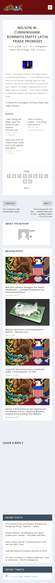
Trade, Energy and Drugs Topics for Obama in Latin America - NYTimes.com (13, 124)
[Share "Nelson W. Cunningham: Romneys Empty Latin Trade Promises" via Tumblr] (25, 176)
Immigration (41, 46)
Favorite (34, 576)
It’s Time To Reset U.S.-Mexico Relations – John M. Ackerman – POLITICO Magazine (27, 558)
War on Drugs (23, 49)
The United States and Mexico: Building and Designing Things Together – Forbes (26, 525)
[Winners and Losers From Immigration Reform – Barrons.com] (27, 312)
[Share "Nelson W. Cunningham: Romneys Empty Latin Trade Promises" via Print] (30, 181)
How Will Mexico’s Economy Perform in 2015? (26, 551)
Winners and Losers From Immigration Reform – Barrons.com (24, 330)
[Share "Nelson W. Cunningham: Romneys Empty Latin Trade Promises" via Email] (25, 181)
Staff (19, 46)
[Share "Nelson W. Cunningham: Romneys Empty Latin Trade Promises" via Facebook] (8, 176)
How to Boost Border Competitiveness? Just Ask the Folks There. (25, 543)
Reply (21, 576)
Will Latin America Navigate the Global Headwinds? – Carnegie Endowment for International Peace (25, 289)
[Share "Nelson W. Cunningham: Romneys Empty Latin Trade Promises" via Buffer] (41, 176)
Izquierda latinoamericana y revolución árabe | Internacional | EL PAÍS (25, 370)
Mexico (13, 49)
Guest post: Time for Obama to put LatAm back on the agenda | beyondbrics (14, 144)
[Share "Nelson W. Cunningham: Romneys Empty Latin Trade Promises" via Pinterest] (30, 176)
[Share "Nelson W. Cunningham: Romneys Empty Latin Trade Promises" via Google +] (19, 176)
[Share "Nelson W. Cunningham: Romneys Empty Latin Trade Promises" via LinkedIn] (35, 176)
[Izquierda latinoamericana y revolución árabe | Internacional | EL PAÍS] (27, 352)
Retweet (27, 576)
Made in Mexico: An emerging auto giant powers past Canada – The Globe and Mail (25, 534)
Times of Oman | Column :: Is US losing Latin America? (37, 122)
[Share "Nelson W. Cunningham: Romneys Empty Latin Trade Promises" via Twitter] (14, 176)
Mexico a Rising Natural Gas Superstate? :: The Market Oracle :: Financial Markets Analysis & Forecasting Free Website (26, 411)
